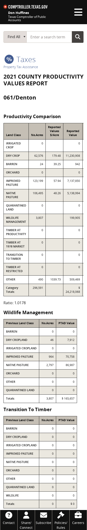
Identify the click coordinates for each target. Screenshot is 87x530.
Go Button (78, 36)
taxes (25, 59)
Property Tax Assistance (20, 67)
